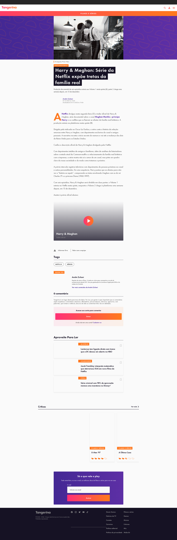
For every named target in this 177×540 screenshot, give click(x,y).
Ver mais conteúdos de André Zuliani (85, 287)
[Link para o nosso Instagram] (76, 512)
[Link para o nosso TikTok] (87, 512)
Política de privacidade (114, 532)
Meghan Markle (102, 116)
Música (126, 520)
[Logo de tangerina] (9, 8)
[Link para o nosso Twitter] (80, 512)
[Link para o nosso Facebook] (72, 512)
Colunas (126, 524)
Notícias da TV (111, 516)
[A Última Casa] (129, 431)
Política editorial (111, 528)
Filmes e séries (129, 512)
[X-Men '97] (102, 431)
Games (126, 516)
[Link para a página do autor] (58, 100)
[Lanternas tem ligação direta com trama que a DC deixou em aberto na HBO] (66, 350)
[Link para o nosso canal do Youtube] (83, 512)
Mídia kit (127, 532)
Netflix (65, 113)
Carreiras (109, 524)
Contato (109, 520)
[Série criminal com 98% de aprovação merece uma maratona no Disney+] (66, 384)
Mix (125, 528)
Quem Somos (111, 512)
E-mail (69, 485)
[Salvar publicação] (121, 345)
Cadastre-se (97, 322)
